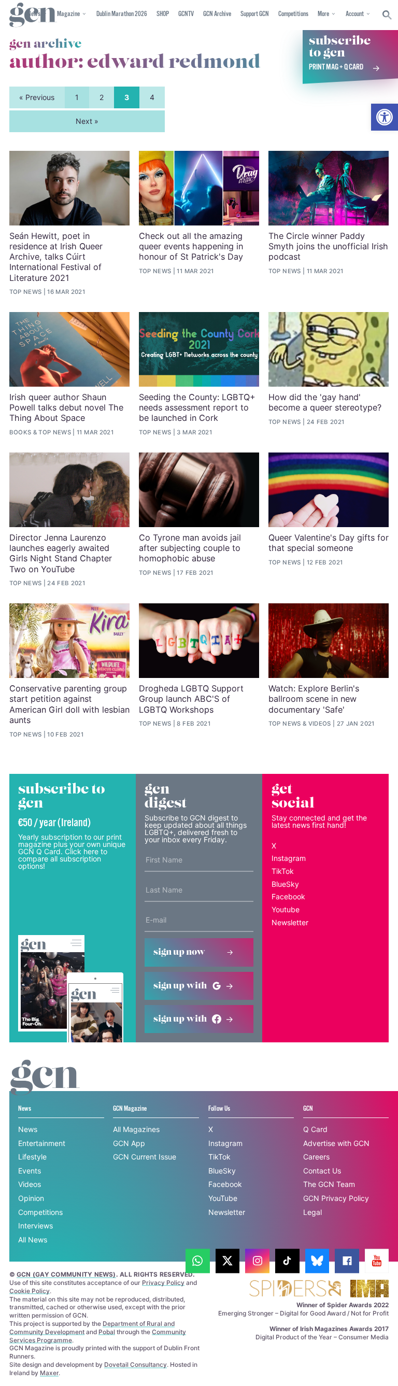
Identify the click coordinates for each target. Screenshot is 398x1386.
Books (20, 432)
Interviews (35, 1225)
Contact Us (322, 1170)
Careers (316, 1156)
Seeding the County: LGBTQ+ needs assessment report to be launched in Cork (197, 407)
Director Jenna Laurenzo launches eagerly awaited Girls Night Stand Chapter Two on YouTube (60, 553)
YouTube (222, 1198)
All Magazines (136, 1129)
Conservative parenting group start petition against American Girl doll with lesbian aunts (69, 704)
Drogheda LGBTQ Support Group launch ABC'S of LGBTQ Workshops (191, 699)
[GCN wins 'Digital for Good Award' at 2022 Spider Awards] (295, 1289)
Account (355, 14)
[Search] (387, 15)
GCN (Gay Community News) (66, 1274)
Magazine (68, 14)
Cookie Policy (29, 1291)
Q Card (315, 1129)
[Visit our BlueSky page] (317, 1261)
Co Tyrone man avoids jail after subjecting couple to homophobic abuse (190, 548)
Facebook (288, 896)
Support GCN (254, 14)
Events (29, 1170)
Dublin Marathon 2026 (121, 14)
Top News (25, 291)
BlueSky (285, 884)
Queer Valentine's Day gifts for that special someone (328, 542)
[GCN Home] (33, 15)
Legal (312, 1212)
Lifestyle (32, 1156)
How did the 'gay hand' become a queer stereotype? (324, 402)
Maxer (49, 1373)
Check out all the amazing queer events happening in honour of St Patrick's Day (191, 246)
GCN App (129, 1143)
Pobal (106, 1332)
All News (32, 1239)
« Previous (36, 97)
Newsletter (290, 922)
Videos (319, 723)
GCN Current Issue (144, 1156)
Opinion (31, 1198)
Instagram (289, 858)
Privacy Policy (163, 1282)
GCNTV (186, 14)
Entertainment (41, 1143)
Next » (87, 121)
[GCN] (45, 1087)
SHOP (163, 14)
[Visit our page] (198, 1261)
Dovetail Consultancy (135, 1364)
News (27, 1129)
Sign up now (179, 952)
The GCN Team (329, 1184)
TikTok (283, 871)
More (323, 14)
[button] (384, 117)
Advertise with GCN (336, 1143)
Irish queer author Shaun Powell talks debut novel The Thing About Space (66, 407)
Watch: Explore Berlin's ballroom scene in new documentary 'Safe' (313, 699)
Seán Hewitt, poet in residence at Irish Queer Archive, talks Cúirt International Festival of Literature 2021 (56, 257)
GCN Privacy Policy (336, 1198)
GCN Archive (217, 14)
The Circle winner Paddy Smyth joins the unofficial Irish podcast (328, 246)
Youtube (286, 909)
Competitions (293, 14)
